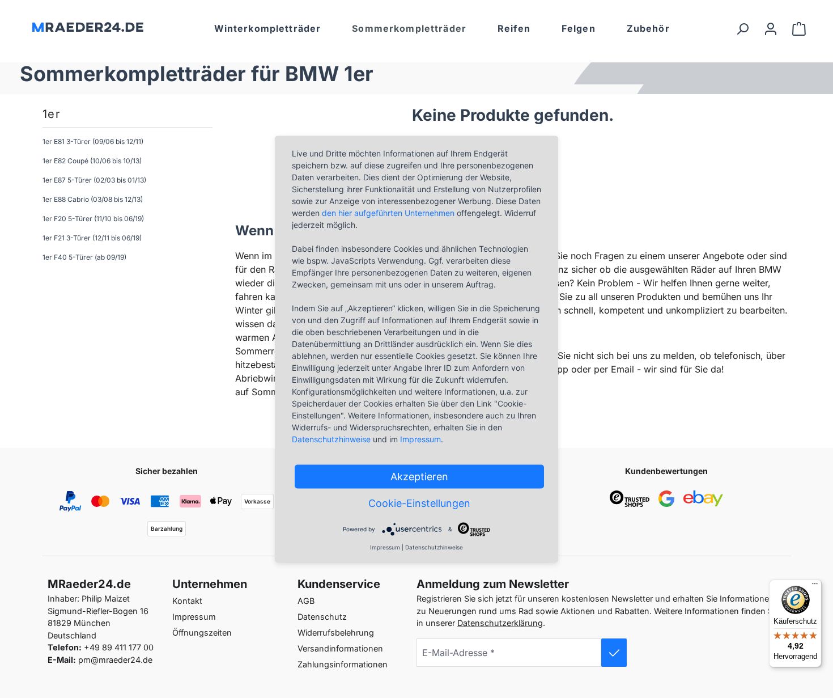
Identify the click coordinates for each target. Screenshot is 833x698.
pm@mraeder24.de (115, 660)
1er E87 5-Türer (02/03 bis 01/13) (94, 180)
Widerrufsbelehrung (336, 632)
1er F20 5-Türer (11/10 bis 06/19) (93, 218)
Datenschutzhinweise (331, 438)
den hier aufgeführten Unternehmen (388, 212)
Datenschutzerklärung (500, 623)
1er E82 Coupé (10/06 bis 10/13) (92, 160)
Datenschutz (322, 616)
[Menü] (815, 586)
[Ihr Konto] (770, 28)
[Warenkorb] (799, 28)
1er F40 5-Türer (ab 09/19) (84, 257)
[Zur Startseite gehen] (86, 26)
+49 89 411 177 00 (119, 647)
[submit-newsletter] (614, 652)
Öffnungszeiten (202, 632)
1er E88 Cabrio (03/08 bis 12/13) (92, 199)
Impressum (194, 616)
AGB (306, 601)
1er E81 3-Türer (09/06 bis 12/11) (92, 141)
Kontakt (187, 601)
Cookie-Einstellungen (419, 503)
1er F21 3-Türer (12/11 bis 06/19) (92, 238)
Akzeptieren (419, 476)
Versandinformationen (340, 648)
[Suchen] (742, 28)
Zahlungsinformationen (343, 664)
